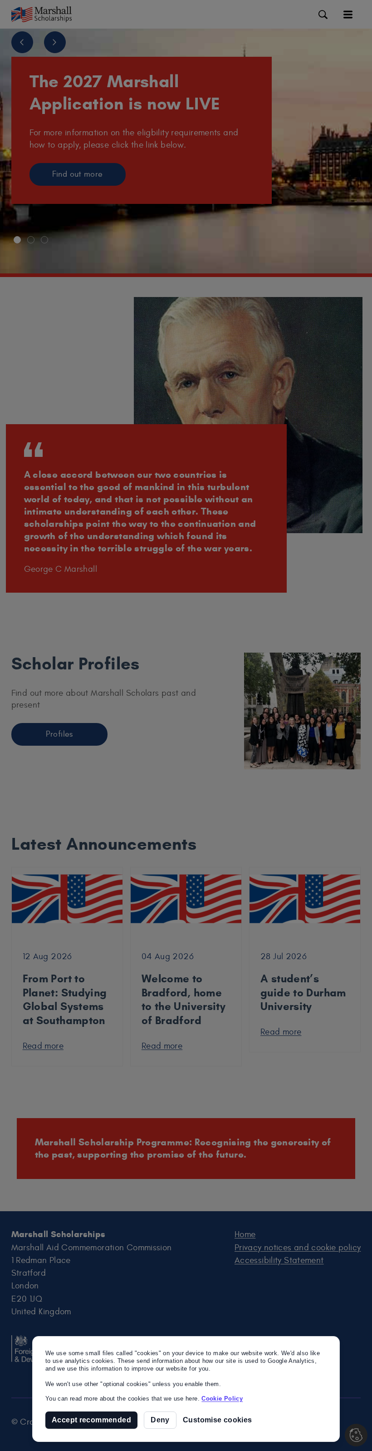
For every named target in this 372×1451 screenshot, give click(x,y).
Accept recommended (91, 1420)
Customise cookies (217, 1420)
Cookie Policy (222, 1398)
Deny (160, 1420)
